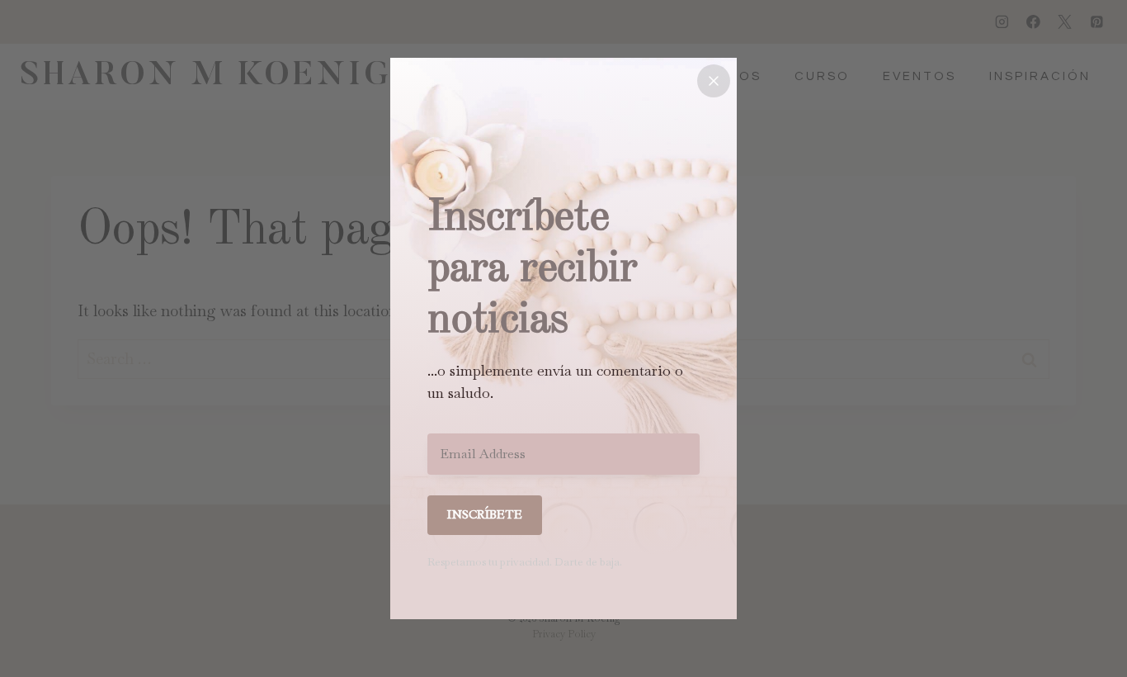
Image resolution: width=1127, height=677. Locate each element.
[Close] (713, 80)
